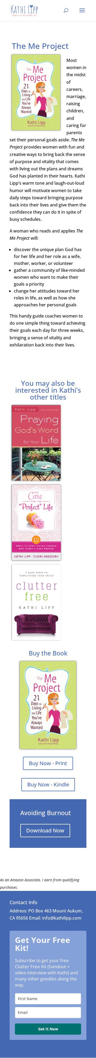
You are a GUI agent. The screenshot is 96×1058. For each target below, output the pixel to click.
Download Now (45, 830)
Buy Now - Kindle (48, 784)
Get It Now (48, 1028)
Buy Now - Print (48, 763)
